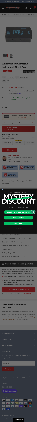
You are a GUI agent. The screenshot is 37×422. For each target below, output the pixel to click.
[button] (33, 212)
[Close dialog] (1, 189)
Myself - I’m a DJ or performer (18, 212)
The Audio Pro (18, 218)
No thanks (18, 228)
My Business (18, 223)
